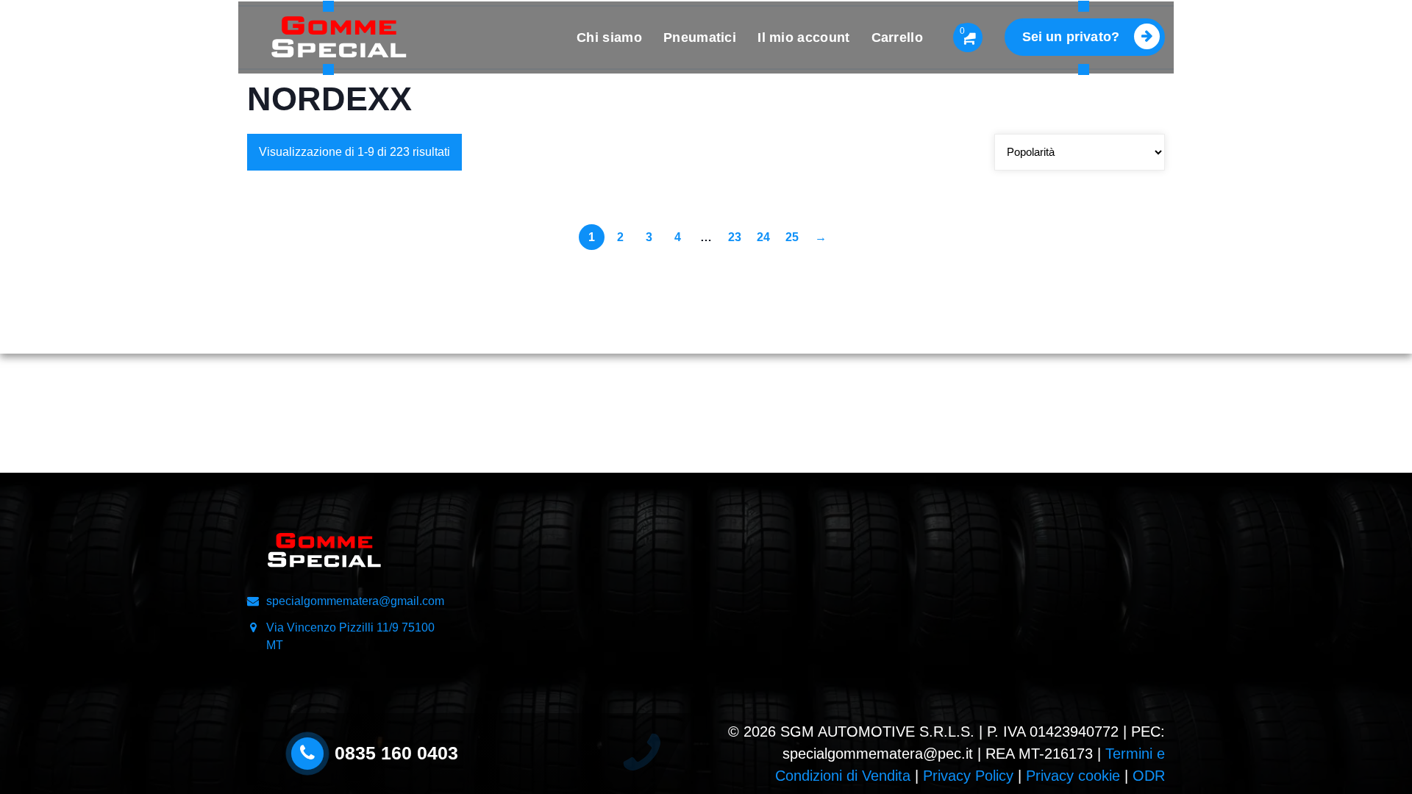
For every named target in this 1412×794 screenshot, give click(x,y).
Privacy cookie (1073, 776)
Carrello (897, 37)
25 (792, 237)
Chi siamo (609, 37)
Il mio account (803, 37)
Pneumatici (699, 37)
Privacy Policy (968, 776)
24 (763, 237)
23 (734, 237)
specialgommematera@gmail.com (355, 601)
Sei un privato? (1070, 36)
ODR (1149, 776)
